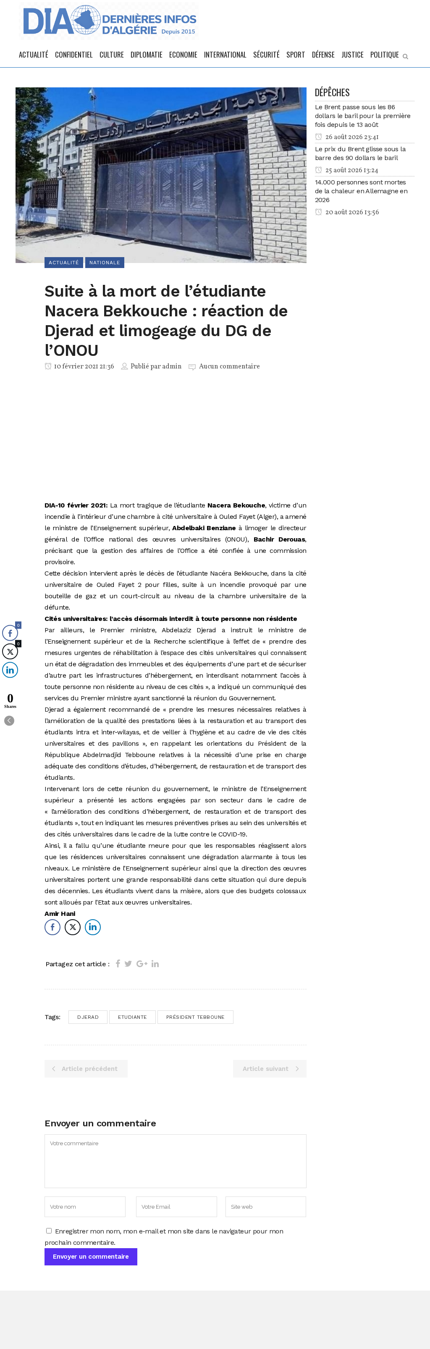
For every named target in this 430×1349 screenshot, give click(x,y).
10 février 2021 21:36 (83, 366)
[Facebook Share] (52, 927)
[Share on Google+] (141, 964)
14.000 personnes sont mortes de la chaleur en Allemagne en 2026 (361, 191)
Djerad (88, 1017)
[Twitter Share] (73, 927)
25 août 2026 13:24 (351, 170)
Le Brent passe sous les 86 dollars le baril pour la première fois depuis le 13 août (363, 116)
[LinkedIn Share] (93, 927)
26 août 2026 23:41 (351, 137)
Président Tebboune (195, 1017)
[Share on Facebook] (117, 964)
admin (172, 366)
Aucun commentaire (229, 366)
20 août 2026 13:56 (351, 212)
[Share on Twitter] (128, 964)
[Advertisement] (175, 437)
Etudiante (132, 1017)
